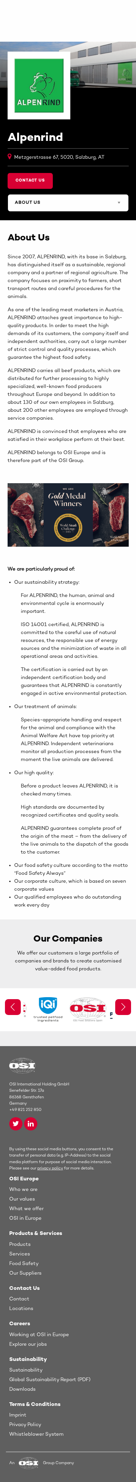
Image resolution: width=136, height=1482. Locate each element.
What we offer (26, 1208)
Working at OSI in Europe (39, 1334)
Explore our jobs (28, 1344)
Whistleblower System (36, 1434)
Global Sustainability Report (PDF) (49, 1379)
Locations (21, 1308)
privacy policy (50, 1168)
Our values (22, 1199)
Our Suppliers (25, 1273)
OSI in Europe (25, 1218)
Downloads (22, 1389)
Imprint (17, 1415)
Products (20, 1244)
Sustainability (26, 1370)
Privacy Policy (25, 1424)
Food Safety (24, 1263)
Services (19, 1254)
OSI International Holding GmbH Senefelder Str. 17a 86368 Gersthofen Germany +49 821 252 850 (39, 1097)
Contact (19, 1299)
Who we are (23, 1189)
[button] (123, 1007)
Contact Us (30, 181)
